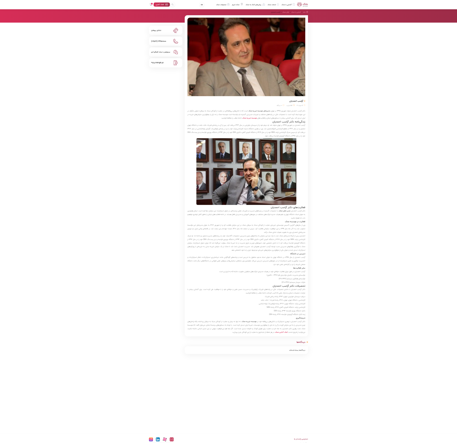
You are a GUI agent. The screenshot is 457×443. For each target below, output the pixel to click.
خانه (304, 12)
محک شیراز (235, 4)
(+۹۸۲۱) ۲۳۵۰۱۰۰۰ (158, 41)
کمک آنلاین (160, 4)
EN (202, 4)
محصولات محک (221, 4)
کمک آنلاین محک (281, 332)
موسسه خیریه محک (249, 117)
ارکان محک (285, 12)
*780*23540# (157, 62)
